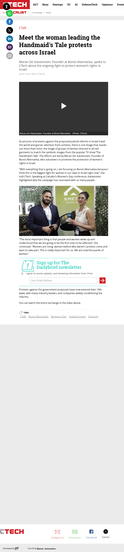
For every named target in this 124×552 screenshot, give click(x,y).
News (48, 12)
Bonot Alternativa (38, 316)
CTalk (23, 316)
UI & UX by (42, 548)
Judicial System (77, 316)
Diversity (93, 316)
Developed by (9, 548)
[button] (63, 106)
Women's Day (59, 316)
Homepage (37, 12)
